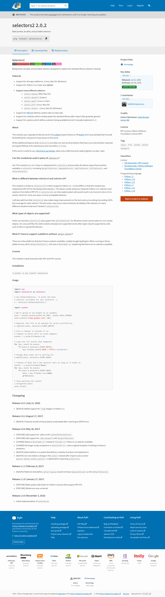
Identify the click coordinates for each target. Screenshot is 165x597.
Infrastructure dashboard (87, 527)
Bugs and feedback (111, 524)
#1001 (81, 134)
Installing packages (58, 524)
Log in (130, 5)
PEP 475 (30, 112)
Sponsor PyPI (109, 534)
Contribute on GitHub (112, 527)
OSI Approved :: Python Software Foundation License (138, 167)
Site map (126, 594)
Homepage (128, 64)
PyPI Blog (81, 524)
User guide (55, 530)
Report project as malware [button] (136, 198)
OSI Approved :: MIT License (136, 163)
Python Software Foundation (23, 526)
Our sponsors (82, 537)
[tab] (20, 50)
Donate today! (18, 542)
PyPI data (125, 76)
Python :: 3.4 (129, 190)
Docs (121, 5)
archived (52, 14)
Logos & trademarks (85, 534)
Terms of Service (136, 524)
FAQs (53, 537)
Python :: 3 (128, 185)
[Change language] (149, 5)
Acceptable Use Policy (138, 537)
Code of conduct (136, 530)
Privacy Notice (136, 534)
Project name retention (60, 534)
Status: (24, 536)
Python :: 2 (128, 176)
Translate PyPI (109, 530)
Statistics (81, 530)
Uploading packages (59, 527)
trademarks (61, 594)
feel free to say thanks (45, 151)
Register (140, 5)
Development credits (112, 537)
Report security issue (138, 527)
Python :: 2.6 (129, 179)
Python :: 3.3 (129, 188)
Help (113, 5)
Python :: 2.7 (129, 182)
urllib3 (57, 134)
